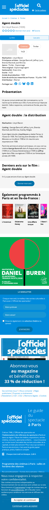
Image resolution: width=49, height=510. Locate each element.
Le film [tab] (12, 38)
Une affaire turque (32, 223)
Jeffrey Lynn (38, 60)
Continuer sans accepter (25, 505)
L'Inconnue (6, 222)
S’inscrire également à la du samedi (23, 322)
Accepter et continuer (25, 499)
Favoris (37, 31)
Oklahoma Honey (19, 223)
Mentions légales (31, 396)
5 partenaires (19, 487)
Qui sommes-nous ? (10, 391)
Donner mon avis (24, 183)
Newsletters (7, 396)
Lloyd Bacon (18, 58)
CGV (15, 396)
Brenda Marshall (8, 62)
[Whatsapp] (20, 84)
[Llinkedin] (32, 84)
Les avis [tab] (36, 38)
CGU (20, 396)
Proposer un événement (22, 393)
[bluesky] (24, 84)
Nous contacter (26, 391)
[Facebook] (16, 84)
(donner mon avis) (22, 31)
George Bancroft (26, 60)
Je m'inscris (24, 329)
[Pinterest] (28, 84)
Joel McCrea (20, 62)
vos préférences (17, 490)
